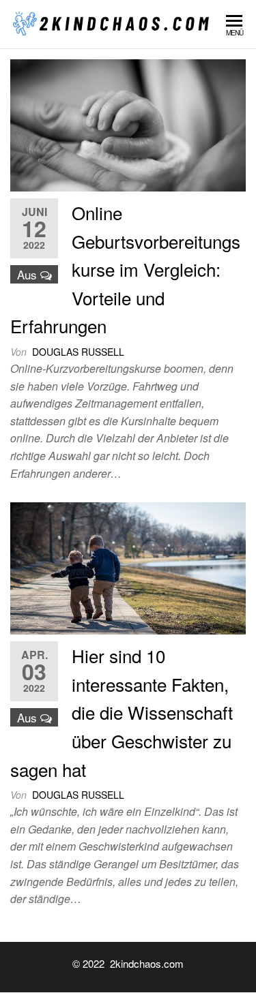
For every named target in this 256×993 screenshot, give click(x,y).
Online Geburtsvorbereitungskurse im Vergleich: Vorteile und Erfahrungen (125, 269)
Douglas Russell (78, 351)
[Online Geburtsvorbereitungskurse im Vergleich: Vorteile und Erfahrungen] (128, 124)
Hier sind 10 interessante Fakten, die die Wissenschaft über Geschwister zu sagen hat (121, 712)
